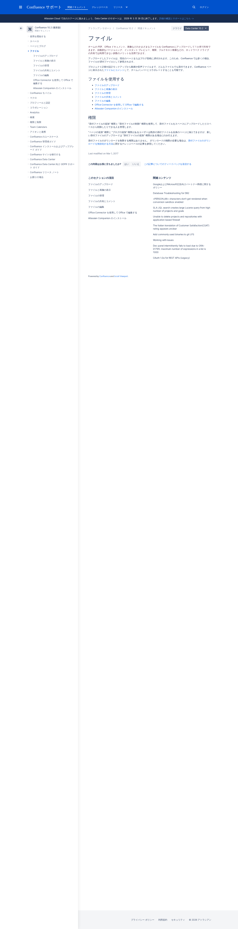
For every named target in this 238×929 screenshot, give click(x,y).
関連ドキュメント (76, 7)
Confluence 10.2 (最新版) (48, 27)
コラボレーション (39, 107)
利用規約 (162, 919)
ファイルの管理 (41, 65)
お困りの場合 (37, 177)
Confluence (104, 276)
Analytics (34, 112)
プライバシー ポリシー (142, 919)
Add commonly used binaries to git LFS (173, 234)
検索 (194, 7)
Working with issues (163, 240)
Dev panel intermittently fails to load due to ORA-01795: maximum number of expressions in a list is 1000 (179, 248)
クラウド (177, 28)
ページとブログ (38, 46)
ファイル (34, 50)
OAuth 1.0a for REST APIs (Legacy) (171, 257)
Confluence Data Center (42, 159)
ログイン (204, 7)
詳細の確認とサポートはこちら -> (176, 18)
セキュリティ (178, 919)
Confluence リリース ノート (44, 172)
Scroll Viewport (121, 276)
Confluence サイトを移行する (45, 154)
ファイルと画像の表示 (44, 60)
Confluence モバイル (40, 93)
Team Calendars (38, 127)
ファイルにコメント (114, 70)
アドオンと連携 (38, 131)
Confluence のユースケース (44, 136)
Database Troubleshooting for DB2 (171, 193)
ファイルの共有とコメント (46, 70)
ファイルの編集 (41, 75)
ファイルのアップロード (45, 55)
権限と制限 (35, 122)
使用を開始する (38, 36)
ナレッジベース (100, 7)
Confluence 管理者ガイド (43, 141)
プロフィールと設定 (40, 102)
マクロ (33, 97)
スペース (34, 41)
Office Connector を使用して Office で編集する (119, 104)
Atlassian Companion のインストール (52, 88)
